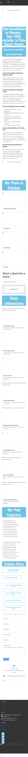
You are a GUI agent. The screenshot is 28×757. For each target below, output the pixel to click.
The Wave (5, 267)
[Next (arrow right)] (1, 756)
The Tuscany (6, 228)
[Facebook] (3, 733)
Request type (6, 645)
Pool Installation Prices (8, 326)
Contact (3, 707)
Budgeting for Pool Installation (10, 425)
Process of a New (7, 375)
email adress (6, 629)
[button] (14, 570)
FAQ (2, 726)
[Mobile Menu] (0, 2)
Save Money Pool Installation (10, 499)
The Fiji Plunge (6, 247)
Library (3, 725)
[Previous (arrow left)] (0, 756)
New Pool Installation (8, 475)
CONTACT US (14, 289)
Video (2, 728)
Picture (3, 729)
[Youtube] (3, 739)
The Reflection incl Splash (9, 208)
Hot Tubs (3, 709)
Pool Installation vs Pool (9, 450)
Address (5, 640)
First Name (6, 618)
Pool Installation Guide (8, 400)
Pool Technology (5, 704)
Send (6, 659)
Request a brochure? (6, 706)
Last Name (6, 624)
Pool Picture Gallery (6, 703)
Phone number (7, 634)
